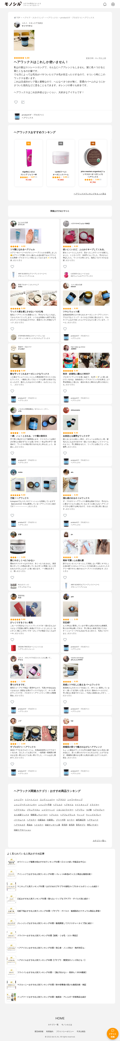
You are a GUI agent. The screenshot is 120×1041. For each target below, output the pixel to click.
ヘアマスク (61, 799)
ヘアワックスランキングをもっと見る (90, 194)
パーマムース (19, 820)
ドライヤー (94, 805)
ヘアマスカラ (19, 825)
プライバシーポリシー (65, 1031)
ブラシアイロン (33, 810)
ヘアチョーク (92, 820)
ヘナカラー (38, 825)
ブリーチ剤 (60, 820)
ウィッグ (80, 815)
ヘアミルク (57, 805)
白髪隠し (50, 820)
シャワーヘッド (48, 810)
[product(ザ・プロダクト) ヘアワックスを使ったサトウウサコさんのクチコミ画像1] (24, 40)
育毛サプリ (80, 825)
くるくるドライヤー (64, 810)
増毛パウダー (92, 825)
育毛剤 (64, 825)
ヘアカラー (31, 820)
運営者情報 (39, 1031)
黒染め (29, 825)
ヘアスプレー (98, 810)
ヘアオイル (68, 805)
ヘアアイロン (19, 810)
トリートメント (31, 799)
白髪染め (41, 820)
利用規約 (49, 1031)
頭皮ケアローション (22, 830)
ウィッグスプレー (93, 815)
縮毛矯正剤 (80, 820)
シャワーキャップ (75, 799)
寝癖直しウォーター (39, 815)
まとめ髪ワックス (21, 815)
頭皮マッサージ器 (52, 825)
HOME (60, 1018)
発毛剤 (71, 825)
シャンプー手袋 (45, 805)
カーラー (70, 820)
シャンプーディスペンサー (25, 805)
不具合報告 (81, 1031)
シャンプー (18, 799)
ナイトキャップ (81, 805)
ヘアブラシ (79, 810)
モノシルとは (66, 1024)
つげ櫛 (89, 810)
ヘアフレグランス (67, 815)
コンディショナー (47, 799)
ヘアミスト (54, 815)
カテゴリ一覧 (53, 1024)
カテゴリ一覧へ (99, 841)
